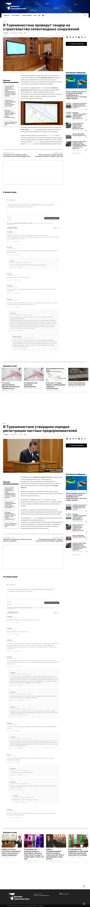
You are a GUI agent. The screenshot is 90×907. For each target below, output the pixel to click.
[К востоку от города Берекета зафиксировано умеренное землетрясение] (56, 374)
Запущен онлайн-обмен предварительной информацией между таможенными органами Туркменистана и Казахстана (79, 145)
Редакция (6, 32)
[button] (85, 15)
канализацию (35, 142)
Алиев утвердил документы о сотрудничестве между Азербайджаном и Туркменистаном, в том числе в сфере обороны (10, 91)
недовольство (30, 144)
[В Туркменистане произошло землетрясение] (34, 374)
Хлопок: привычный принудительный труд (11, 123)
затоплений (50, 135)
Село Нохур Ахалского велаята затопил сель (77, 384)
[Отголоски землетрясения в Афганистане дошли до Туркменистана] (12, 374)
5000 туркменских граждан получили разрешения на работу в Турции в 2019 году (49, 155)
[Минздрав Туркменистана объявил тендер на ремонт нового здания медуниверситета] (68, 115)
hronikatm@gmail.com (44, 895)
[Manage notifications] (84, 904)
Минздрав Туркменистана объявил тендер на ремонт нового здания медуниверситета (10, 114)
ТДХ (42, 88)
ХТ (5, 120)
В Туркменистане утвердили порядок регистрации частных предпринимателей (16, 155)
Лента (4, 21)
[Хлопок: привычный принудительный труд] (68, 136)
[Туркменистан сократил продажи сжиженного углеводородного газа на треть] (68, 105)
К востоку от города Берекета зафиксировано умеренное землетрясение (56, 385)
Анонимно (18, 262)
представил (32, 129)
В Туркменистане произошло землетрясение (30, 385)
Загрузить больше (76, 153)
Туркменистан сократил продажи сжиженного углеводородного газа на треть (10, 103)
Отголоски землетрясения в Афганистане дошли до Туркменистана (11, 385)
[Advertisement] (33, 172)
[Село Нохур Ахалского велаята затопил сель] (78, 374)
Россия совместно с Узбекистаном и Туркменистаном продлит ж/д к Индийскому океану (78, 126)
